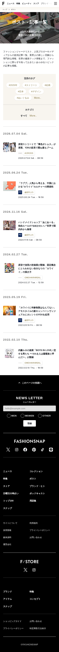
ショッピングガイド (12, 621)
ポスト (13, 9)
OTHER (46, 415)
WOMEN (29, 415)
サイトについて (10, 523)
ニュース (10, 3)
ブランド (7, 591)
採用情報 (7, 530)
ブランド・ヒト (47, 3)
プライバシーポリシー (40, 530)
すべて (24, 115)
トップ (5, 9)
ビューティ (26, 3)
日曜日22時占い (11, 493)
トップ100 (8, 500)
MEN (14, 415)
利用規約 (34, 523)
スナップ (7, 508)
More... (37, 97)
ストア (36, 3)
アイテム (7, 599)
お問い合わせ (36, 537)
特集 (18, 3)
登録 (29, 423)
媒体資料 (7, 537)
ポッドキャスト (37, 493)
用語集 (33, 500)
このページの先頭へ (32, 383)
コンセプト (35, 599)
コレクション (36, 471)
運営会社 (7, 544)
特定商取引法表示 (38, 628)
